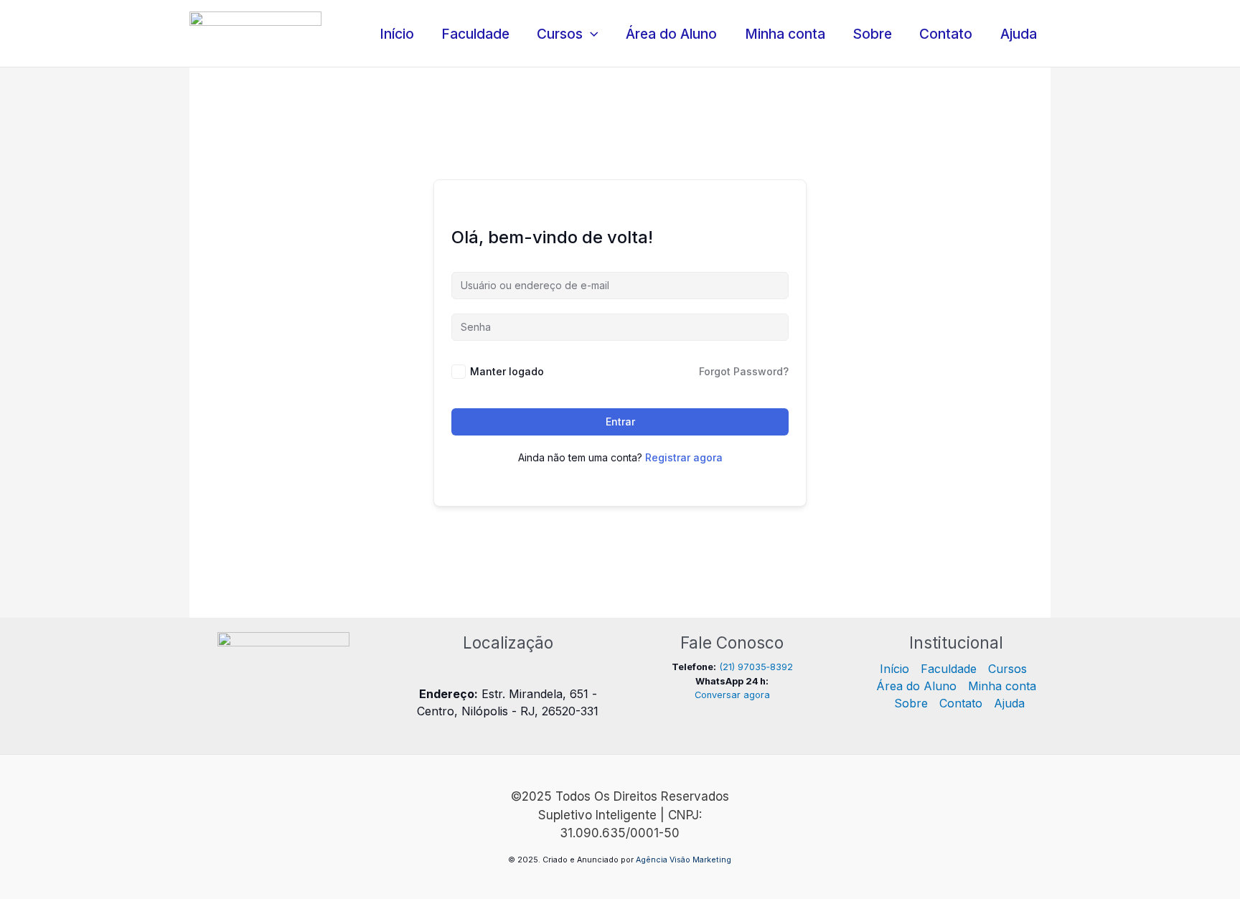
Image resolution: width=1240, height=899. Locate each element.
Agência (651, 860)
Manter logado (507, 371)
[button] (590, 34)
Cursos (560, 33)
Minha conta (785, 33)
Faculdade (475, 33)
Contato (945, 33)
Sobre (872, 33)
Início (397, 33)
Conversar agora (732, 694)
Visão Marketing (700, 860)
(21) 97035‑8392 (756, 667)
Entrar (620, 421)
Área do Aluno (671, 33)
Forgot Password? (744, 371)
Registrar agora (684, 457)
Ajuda (1018, 33)
